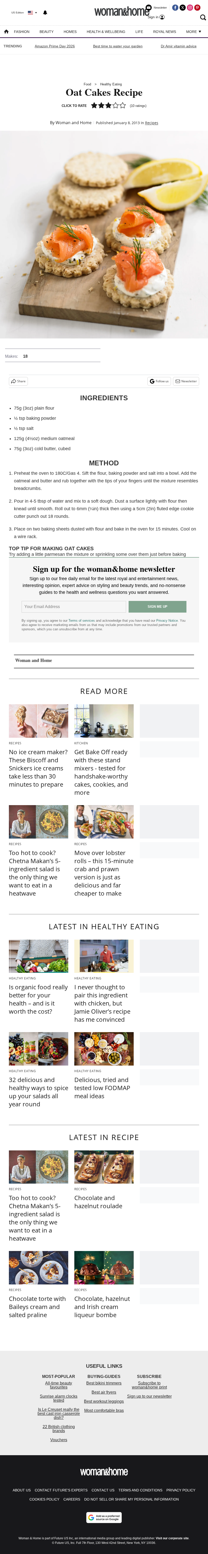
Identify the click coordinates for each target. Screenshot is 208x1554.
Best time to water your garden (118, 46)
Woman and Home (74, 122)
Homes (70, 32)
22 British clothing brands (59, 1429)
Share (21, 381)
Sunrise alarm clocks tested (58, 1398)
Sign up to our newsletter (149, 1396)
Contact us (103, 1490)
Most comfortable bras (104, 1410)
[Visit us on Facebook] (175, 8)
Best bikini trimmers (104, 1383)
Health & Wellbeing (106, 32)
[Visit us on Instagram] (190, 8)
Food (87, 84)
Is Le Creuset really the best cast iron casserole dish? (59, 1413)
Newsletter (189, 381)
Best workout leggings (104, 1401)
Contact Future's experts (61, 1490)
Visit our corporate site (172, 1538)
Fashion (21, 32)
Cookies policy (44, 1499)
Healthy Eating (111, 84)
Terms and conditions (140, 1490)
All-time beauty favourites (58, 1385)
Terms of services (82, 620)
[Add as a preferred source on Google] (104, 1517)
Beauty (47, 32)
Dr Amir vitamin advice (179, 46)
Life (139, 32)
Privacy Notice (167, 620)
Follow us (162, 381)
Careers (71, 1499)
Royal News (164, 32)
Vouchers (58, 1440)
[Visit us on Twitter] (183, 8)
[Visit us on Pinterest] (197, 8)
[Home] (6, 32)
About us (22, 1490)
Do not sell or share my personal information (131, 1499)
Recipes (151, 122)
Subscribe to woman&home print (149, 1385)
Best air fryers (104, 1392)
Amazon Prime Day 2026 (55, 46)
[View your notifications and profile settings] (45, 13)
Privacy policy (180, 1490)
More (192, 32)
